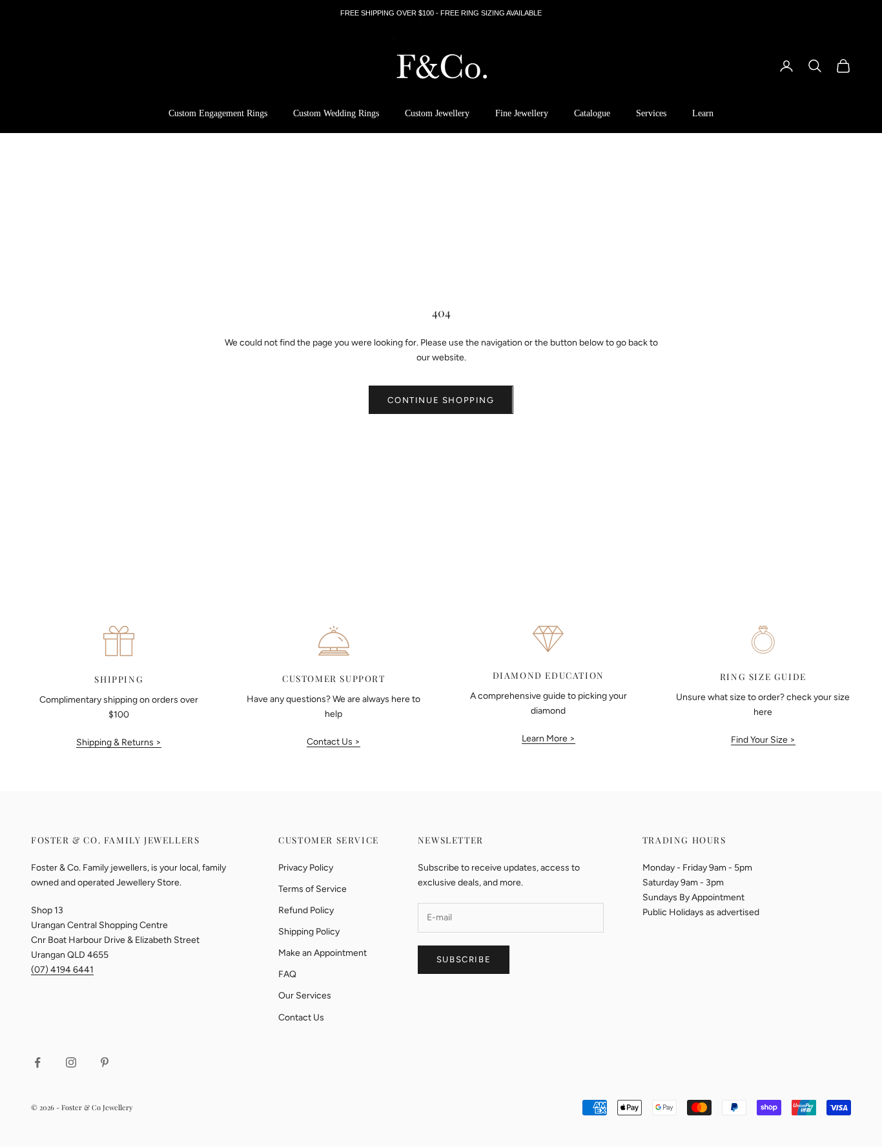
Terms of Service (312, 889)
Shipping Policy (309, 931)
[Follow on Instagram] (71, 1062)
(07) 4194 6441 (62, 969)
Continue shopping (440, 400)
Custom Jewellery (437, 113)
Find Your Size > (763, 739)
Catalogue (592, 113)
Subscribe (463, 959)
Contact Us (301, 1017)
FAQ (287, 974)
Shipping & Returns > (118, 742)
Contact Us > (333, 741)
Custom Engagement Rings (218, 113)
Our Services (304, 995)
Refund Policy (306, 910)
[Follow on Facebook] (37, 1062)
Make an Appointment (322, 952)
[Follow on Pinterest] (104, 1062)
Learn (702, 113)
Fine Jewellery (521, 113)
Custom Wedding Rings (336, 113)
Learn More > (548, 738)
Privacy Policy (305, 867)
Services (651, 113)
